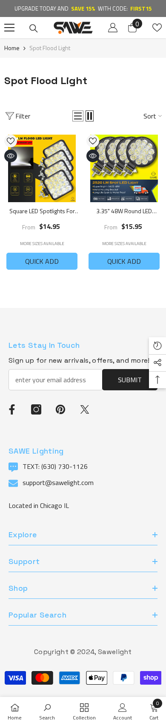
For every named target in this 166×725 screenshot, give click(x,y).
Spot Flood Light (49, 47)
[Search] (34, 28)
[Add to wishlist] (10, 141)
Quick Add (42, 261)
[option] (83, 8)
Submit (130, 380)
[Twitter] (85, 409)
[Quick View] (10, 156)
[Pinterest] (60, 409)
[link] (47, 711)
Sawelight (115, 651)
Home (12, 47)
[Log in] (112, 27)
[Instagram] (36, 409)
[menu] (9, 28)
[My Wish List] (157, 27)
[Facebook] (12, 409)
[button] (77, 115)
